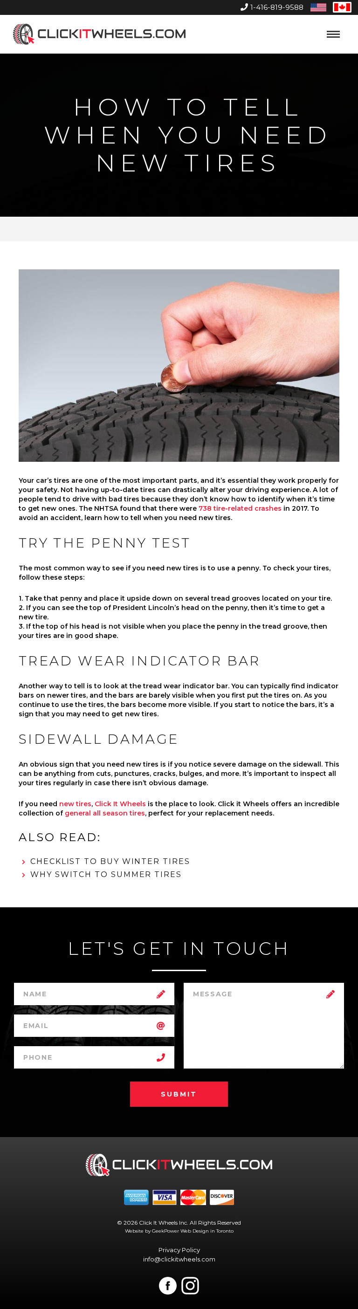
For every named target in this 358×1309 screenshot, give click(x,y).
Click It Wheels (120, 804)
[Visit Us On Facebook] (168, 1286)
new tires (75, 804)
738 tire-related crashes (240, 508)
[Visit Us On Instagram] (190, 1286)
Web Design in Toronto (207, 1231)
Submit (179, 1094)
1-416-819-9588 (276, 7)
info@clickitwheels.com (179, 1259)
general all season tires (105, 813)
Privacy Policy (179, 1250)
